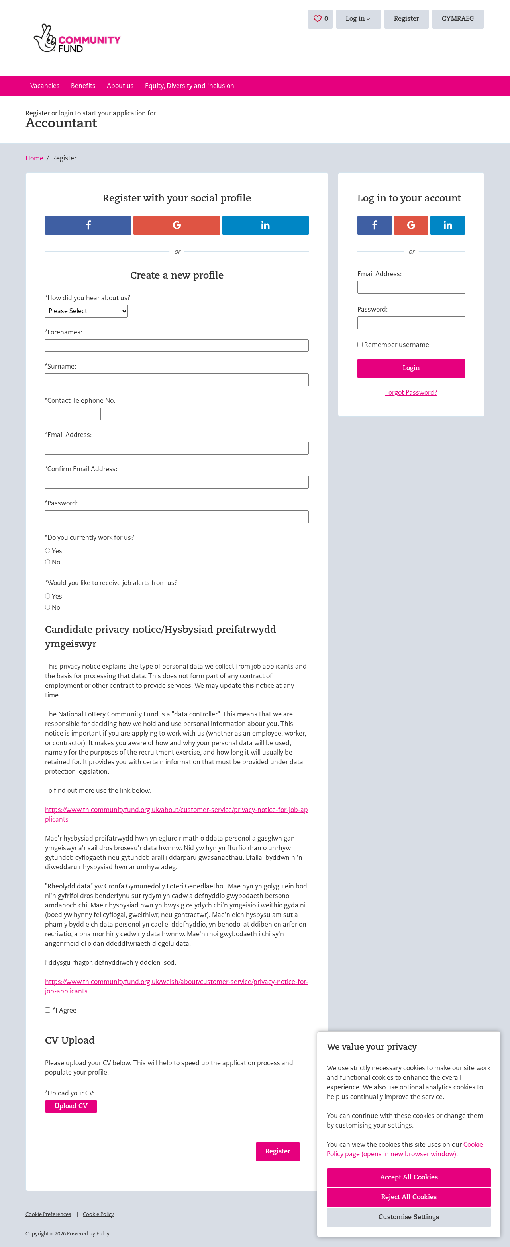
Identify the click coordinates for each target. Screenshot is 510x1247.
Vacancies (45, 86)
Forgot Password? (411, 392)
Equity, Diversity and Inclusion (189, 86)
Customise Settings (409, 1217)
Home (34, 158)
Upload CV (71, 1106)
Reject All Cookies (409, 1197)
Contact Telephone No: (80, 400)
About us (120, 86)
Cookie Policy (98, 1214)
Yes (57, 551)
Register (406, 19)
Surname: (60, 366)
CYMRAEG (458, 19)
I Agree (64, 1010)
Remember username (396, 345)
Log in (355, 19)
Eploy (103, 1233)
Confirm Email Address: (81, 469)
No (56, 562)
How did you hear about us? (88, 298)
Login (411, 368)
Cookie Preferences (48, 1214)
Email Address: (68, 435)
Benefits (83, 86)
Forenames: (63, 332)
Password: (61, 503)
